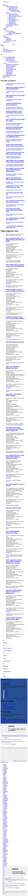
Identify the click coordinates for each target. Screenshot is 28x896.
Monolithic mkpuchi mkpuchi (12, 24)
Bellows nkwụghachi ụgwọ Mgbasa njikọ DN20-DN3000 (14, 178)
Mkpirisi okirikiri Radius (21, 720)
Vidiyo (4, 28)
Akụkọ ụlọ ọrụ (9, 34)
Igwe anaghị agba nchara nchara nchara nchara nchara (15, 201)
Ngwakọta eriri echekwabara (9, 708)
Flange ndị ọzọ (9, 74)
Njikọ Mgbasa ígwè (13, 7)
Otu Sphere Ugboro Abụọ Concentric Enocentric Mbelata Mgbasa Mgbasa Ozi (14, 429)
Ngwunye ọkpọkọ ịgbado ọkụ (9, 703)
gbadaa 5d (3, 720)
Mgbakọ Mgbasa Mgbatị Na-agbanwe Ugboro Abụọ (14, 618)
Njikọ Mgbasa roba (13, 8)
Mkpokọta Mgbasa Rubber (13, 508)
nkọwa (9, 258)
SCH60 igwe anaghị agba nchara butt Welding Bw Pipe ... (15, 136)
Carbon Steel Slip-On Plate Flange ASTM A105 (13, 104)
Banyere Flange (12, 32)
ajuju (7, 258)
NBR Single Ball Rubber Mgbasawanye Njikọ (13, 367)
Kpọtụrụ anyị (6, 41)
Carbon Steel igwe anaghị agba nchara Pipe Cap (14, 226)
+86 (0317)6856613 (7, 650)
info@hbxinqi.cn (7, 661)
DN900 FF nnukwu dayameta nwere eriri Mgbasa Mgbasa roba (15, 290)
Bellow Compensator (10, 60)
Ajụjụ (4, 35)
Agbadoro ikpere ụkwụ (10, 720)
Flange (7, 12)
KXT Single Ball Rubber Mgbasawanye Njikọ (13, 532)
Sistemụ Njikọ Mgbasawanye (7, 721)
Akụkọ (4, 29)
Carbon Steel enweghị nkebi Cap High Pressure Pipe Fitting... (15, 153)
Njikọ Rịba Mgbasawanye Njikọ (15, 342)
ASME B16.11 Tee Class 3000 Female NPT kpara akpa (14, 186)
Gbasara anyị (6, 37)
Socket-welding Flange (11, 69)
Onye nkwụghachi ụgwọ (14, 10)
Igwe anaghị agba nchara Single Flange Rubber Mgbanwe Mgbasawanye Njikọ (15, 457)
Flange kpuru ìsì (12, 17)
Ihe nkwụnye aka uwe (16, 11)
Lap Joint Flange (12, 21)
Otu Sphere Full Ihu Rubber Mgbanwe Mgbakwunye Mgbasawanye (14, 591)
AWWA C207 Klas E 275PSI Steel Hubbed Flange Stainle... (14, 112)
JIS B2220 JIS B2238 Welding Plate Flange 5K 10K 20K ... (14, 128)
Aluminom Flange (13, 23)
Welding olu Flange (13, 13)
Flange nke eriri (12, 18)
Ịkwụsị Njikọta (9, 26)
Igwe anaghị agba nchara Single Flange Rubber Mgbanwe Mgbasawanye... (15, 170)
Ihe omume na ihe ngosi (11, 40)
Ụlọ (4, 4)
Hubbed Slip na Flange (14, 15)
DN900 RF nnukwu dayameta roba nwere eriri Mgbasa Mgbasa (15, 317)
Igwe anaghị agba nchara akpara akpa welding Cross (15, 218)
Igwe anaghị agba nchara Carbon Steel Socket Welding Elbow (14, 210)
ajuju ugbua (3, 718)
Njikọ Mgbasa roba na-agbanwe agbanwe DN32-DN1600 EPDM (15, 161)
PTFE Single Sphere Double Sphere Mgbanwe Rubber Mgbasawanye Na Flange (14, 561)
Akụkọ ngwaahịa (9, 30)
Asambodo (8, 39)
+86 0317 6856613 (7, 648)
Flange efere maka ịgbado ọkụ (15, 16)
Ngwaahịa (5, 5)
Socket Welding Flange (14, 19)
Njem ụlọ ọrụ (9, 38)
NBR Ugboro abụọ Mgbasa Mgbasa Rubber (13, 394)
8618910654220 (6, 671)
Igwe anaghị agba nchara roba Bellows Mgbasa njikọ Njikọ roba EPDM (15, 239)
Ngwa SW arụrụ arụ (7, 707)
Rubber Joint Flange (18, 721)
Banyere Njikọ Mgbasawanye (15, 33)
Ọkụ (7, 27)
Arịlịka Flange (12, 22)
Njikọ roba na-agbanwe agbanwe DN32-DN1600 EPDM (15, 88)
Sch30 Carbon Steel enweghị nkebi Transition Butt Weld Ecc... (15, 145)
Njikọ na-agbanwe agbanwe (12, 6)
